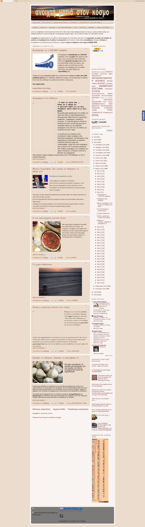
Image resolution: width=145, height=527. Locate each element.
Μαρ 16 (99, 243)
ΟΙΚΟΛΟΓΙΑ (108, 100)
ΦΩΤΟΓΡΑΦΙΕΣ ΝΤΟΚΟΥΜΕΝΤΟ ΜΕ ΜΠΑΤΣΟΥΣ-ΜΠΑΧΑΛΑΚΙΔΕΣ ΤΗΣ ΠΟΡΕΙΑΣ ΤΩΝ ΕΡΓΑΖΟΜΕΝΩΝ (102, 427)
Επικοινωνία (74, 22)
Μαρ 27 (99, 181)
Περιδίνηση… (103, 347)
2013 (95, 139)
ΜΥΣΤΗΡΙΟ (83, 27)
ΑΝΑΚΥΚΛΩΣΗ (96, 76)
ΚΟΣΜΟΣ (35, 27)
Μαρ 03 (99, 277)
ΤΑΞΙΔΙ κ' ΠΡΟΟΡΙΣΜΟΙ (103, 27)
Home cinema (100, 72)
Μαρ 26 (99, 184)
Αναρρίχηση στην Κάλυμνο (45, 98)
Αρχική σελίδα (36, 22)
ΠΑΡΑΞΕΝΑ (91, 27)
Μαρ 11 (99, 256)
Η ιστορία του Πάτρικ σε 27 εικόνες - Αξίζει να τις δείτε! (100, 365)
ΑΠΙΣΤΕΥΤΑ (43, 27)
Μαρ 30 (99, 173)
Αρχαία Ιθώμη (97, 331)
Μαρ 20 (99, 232)
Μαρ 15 (99, 245)
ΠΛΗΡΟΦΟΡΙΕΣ (107, 106)
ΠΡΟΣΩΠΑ (96, 108)
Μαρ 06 (99, 269)
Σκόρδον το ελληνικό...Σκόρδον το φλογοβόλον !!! (55, 358)
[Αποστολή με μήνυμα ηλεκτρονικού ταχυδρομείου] (51, 91)
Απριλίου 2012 (100, 166)
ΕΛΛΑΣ (81, 162)
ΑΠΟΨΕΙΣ (100, 81)
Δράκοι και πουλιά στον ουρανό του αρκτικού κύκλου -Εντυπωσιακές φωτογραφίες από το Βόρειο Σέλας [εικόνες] (102, 392)
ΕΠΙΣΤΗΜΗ (97, 88)
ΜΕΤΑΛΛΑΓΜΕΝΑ (107, 95)
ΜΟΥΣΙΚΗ (95, 98)
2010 (95, 295)
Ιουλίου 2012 (99, 158)
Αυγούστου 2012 (100, 155)
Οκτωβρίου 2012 (100, 150)
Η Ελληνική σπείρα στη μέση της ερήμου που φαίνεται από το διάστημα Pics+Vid (105, 378)
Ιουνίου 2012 (99, 160)
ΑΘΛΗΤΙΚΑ (74, 162)
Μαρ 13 (99, 251)
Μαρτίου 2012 (99, 168)
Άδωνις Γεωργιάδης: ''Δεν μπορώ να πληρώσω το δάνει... (104, 204)
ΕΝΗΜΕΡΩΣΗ (106, 86)
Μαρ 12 (99, 253)
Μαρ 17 (99, 240)
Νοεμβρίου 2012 (100, 147)
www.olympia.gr (98, 316)
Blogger (83, 521)
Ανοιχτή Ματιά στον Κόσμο (42, 88)
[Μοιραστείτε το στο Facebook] (55, 91)
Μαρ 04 (99, 275)
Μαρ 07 (99, 267)
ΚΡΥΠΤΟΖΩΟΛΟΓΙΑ (98, 93)
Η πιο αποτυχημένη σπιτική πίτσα (49, 218)
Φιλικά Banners (47, 22)
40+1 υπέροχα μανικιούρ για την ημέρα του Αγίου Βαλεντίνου (101, 410)
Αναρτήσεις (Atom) (46, 413)
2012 (95, 142)
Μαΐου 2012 (99, 163)
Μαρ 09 (99, 261)
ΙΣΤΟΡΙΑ (96, 91)
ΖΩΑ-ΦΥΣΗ (52, 27)
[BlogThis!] (52, 91)
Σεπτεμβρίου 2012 (101, 152)
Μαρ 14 (99, 248)
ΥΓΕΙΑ (75, 27)
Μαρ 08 (99, 264)
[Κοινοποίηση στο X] (53, 91)
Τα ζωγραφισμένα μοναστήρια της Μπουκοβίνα (101, 370)
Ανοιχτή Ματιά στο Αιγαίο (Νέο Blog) (90, 22)
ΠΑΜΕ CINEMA (108, 102)
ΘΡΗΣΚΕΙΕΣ (109, 89)
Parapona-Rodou (98, 323)
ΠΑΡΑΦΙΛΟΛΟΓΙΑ (98, 104)
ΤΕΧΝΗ (110, 110)
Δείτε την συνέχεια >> (39, 159)
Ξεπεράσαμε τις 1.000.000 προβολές (50, 50)
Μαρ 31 (99, 171)
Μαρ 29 (99, 176)
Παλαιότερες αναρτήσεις (78, 409)
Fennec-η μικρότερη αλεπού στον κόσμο (51, 307)
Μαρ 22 (99, 227)
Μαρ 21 (99, 229)
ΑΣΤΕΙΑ (73, 257)
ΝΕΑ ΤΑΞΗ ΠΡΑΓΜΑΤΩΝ (64, 27)
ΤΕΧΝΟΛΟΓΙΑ (97, 113)
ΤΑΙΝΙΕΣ (94, 110)
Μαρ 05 (99, 272)
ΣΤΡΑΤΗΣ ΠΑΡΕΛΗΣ (99, 345)
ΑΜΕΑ (111, 74)
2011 (95, 292)
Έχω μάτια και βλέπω (100, 302)
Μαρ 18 (99, 237)
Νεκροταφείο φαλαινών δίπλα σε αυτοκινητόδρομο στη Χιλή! (102, 405)
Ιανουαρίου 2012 (100, 289)
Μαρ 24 (99, 189)
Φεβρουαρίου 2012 (101, 286)
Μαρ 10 (99, 259)
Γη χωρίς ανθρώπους (42, 264)
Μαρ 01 (99, 283)
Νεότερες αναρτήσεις (41, 409)
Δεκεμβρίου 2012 (100, 144)
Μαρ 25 (99, 187)
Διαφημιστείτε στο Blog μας (60, 22)
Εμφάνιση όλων (109, 355)
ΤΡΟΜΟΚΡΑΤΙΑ (108, 112)
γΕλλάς (73, 211)
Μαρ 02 (99, 280)
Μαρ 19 (99, 235)
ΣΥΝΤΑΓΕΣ (108, 108)
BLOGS (73, 91)
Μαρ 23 (99, 192)
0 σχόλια (60, 91)
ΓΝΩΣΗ (94, 83)
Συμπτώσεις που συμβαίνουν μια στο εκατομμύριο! (102, 385)
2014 (95, 137)
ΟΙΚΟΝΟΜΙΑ (96, 102)
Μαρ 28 (99, 179)
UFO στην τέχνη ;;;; (104, 415)
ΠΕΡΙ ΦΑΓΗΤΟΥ (77, 403)
